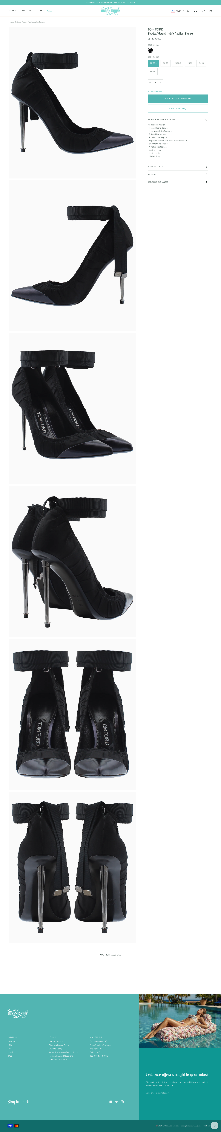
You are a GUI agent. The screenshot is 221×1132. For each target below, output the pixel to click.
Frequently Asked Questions (61, 1056)
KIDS (10, 1049)
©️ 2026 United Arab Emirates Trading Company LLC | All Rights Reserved (184, 1126)
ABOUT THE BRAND (156, 167)
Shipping (151, 174)
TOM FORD (155, 29)
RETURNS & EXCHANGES (158, 182)
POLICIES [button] (52, 1037)
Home (11, 22)
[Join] (209, 1093)
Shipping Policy (55, 1049)
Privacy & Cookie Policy (59, 1045)
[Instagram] (122, 1101)
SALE (10, 1056)
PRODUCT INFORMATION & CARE (161, 119)
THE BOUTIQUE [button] (96, 1037)
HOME (10, 1052)
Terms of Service (56, 1041)
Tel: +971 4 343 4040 (99, 1056)
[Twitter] (116, 1101)
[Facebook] (110, 1101)
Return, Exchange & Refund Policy (63, 1052)
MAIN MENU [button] (12, 1037)
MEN (10, 1045)
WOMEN (11, 1041)
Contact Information (58, 1059)
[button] (13, 11)
